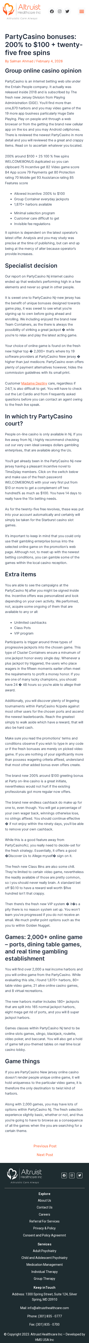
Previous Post (45, 1146)
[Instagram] (59, 11)
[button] (81, 11)
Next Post (45, 1155)
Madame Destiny (34, 383)
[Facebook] (52, 11)
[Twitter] (67, 11)
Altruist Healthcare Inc (46, 1334)
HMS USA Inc (44, 1340)
